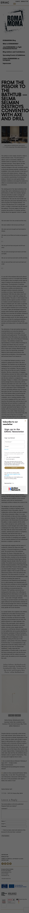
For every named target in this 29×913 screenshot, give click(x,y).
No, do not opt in (10, 459)
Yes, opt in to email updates (13, 457)
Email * (7, 445)
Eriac (13, 483)
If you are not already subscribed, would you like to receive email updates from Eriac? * (14, 454)
